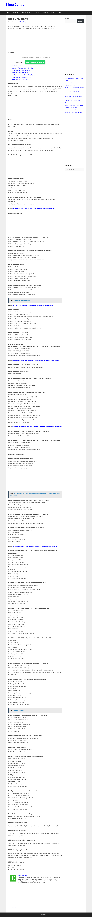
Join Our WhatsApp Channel (35, 62)
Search (67, 18)
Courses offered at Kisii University (22, 68)
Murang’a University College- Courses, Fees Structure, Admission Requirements (37, 426)
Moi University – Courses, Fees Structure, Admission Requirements (32, 305)
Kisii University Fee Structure (21, 70)
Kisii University (16, 66)
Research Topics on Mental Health (74, 105)
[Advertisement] (35, 41)
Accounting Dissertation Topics (73, 112)
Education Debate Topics (71, 110)
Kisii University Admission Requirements (24, 75)
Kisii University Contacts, (19, 79)
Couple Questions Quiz (71, 107)
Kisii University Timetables (20, 72)
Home (8, 12)
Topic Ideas (15, 12)
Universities (13, 907)
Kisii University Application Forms (22, 77)
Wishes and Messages (48, 12)
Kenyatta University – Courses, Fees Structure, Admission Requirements (34, 546)
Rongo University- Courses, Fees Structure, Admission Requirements (33, 208)
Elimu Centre (15, 4)
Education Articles (26, 12)
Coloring (37, 12)
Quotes (59, 12)
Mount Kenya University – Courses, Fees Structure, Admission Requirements (35, 360)
